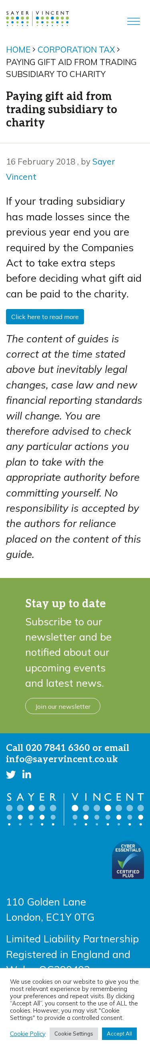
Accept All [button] (119, 1033)
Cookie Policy (28, 1034)
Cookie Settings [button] (73, 1033)
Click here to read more (45, 317)
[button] (11, 774)
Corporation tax (76, 49)
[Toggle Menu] (133, 21)
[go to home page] (37, 17)
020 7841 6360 (58, 748)
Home (18, 49)
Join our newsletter (62, 706)
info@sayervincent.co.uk (62, 759)
